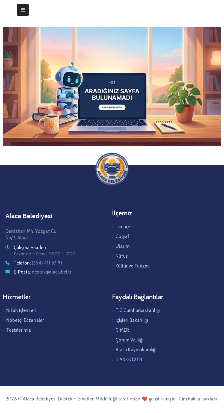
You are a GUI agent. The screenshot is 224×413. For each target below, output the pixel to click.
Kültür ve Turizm (132, 266)
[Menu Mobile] (23, 10)
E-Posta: (42, 272)
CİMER (122, 330)
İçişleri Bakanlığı (132, 320)
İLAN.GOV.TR (129, 359)
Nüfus (122, 256)
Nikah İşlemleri (21, 310)
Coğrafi (123, 236)
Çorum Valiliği (129, 340)
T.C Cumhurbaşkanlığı (138, 310)
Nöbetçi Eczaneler (25, 320)
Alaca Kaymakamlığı (136, 349)
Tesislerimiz (18, 330)
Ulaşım (122, 246)
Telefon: (38, 263)
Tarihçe (123, 226)
